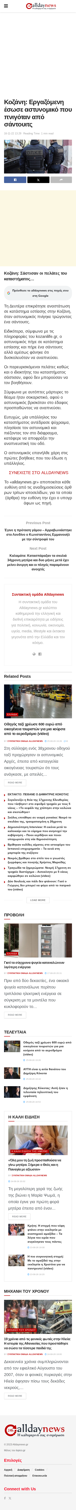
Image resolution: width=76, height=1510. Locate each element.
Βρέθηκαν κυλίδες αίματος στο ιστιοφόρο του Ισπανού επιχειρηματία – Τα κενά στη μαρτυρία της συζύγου (39, 848)
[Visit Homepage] (41, 6)
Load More (38, 900)
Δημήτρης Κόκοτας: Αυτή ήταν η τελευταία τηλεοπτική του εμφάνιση (45, 1092)
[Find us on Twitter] (10, 1498)
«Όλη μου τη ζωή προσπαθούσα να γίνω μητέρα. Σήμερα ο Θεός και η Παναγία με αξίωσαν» (34, 1165)
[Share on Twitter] (38, 180)
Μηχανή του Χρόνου (21, 1330)
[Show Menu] (6, 6)
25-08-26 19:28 (54, 741)
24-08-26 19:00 (54, 1354)
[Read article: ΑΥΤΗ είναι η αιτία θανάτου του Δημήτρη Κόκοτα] (12, 1073)
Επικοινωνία (39, 1475)
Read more (17, 782)
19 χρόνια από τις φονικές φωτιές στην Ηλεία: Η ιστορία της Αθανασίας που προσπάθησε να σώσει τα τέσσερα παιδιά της (37, 1343)
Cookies (39, 1469)
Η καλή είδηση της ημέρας (30, 1151)
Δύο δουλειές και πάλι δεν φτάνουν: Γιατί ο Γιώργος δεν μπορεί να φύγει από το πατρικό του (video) (39, 885)
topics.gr (20, 1450)
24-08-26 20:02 (17, 1181)
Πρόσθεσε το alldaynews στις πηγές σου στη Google (40, 293)
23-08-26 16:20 (37, 1274)
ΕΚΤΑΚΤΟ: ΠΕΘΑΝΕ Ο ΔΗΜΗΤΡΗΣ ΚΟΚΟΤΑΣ (38, 794)
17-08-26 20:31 (54, 973)
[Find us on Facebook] (5, 1498)
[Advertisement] (38, 54)
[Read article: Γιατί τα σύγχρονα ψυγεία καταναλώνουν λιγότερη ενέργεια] (38, 940)
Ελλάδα (12, 714)
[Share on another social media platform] (61, 180)
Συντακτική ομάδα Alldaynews (38, 594)
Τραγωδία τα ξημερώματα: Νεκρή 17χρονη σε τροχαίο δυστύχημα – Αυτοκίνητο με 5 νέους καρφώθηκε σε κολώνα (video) (39, 871)
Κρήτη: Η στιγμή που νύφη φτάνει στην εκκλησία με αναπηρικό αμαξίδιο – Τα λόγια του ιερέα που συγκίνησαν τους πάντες (46, 1233)
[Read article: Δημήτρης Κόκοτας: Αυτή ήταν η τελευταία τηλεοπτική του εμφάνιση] (12, 1092)
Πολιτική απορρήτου (15, 1475)
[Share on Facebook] (15, 180)
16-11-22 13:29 (12, 133)
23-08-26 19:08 (37, 1247)
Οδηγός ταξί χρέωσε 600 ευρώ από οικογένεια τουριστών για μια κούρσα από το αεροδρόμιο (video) (34, 729)
